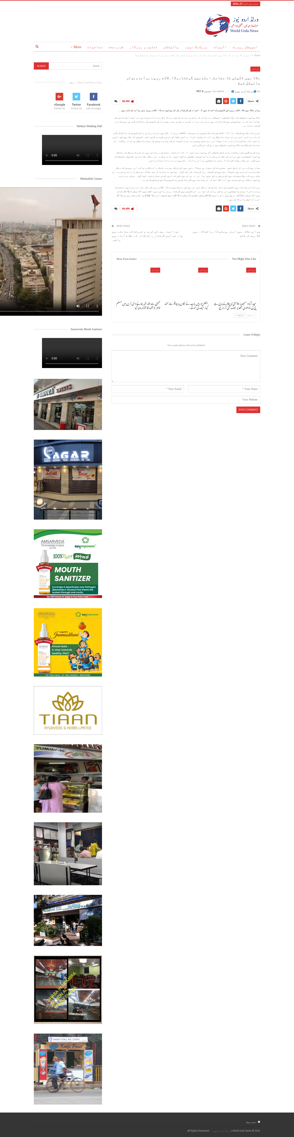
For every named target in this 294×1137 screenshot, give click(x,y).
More (77, 47)
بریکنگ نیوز (196, 47)
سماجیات (95, 47)
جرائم (255, 69)
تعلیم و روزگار (143, 47)
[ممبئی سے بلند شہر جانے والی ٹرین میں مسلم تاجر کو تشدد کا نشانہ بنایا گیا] (138, 283)
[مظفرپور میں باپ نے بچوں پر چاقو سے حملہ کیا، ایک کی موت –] (186, 283)
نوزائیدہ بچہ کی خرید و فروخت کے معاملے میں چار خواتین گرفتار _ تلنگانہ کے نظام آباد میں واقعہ (147, 236)
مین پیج (251, 1121)
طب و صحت (116, 47)
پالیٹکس (171, 47)
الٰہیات (220, 47)
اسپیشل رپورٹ (245, 47)
